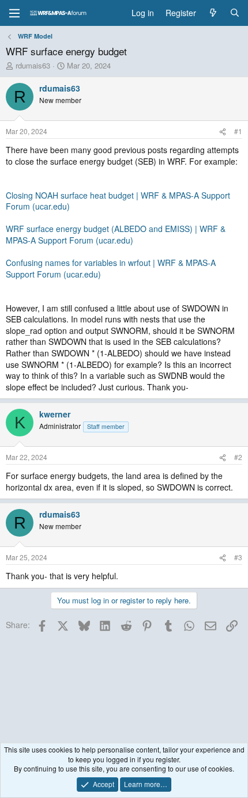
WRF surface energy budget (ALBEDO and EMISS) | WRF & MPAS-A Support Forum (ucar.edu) (116, 234)
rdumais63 (33, 65)
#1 (238, 131)
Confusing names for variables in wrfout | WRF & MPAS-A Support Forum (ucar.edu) (111, 268)
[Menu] (14, 13)
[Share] (222, 131)
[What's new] (213, 13)
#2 (238, 457)
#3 (238, 557)
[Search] (235, 13)
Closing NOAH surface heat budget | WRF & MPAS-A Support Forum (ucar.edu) (118, 200)
